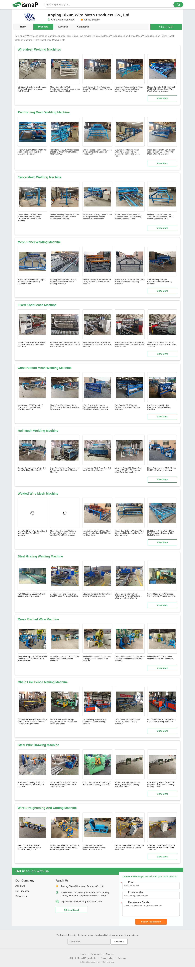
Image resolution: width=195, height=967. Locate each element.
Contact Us (83, 26)
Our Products (22, 891)
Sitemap (122, 958)
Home (23, 26)
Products (43, 26)
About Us (63, 26)
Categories (96, 954)
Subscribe (119, 942)
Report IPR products (87, 958)
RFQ (71, 958)
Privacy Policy (107, 958)
